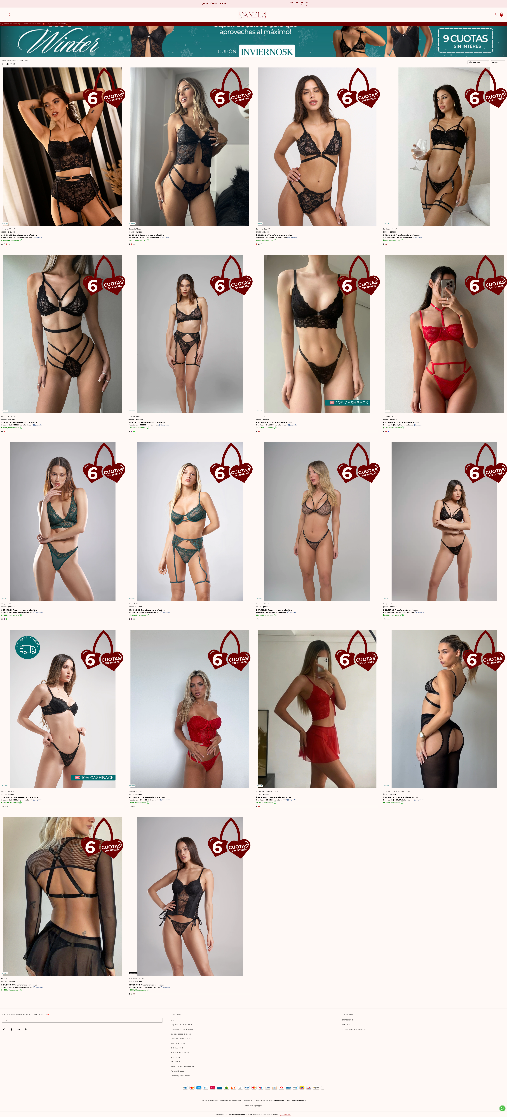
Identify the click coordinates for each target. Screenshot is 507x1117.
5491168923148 (347, 1020)
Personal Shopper (177, 1071)
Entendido (286, 1114)
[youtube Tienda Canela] (18, 1030)
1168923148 (346, 1024)
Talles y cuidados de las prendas (182, 1066)
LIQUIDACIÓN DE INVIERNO (182, 1025)
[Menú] (4, 15)
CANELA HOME (177, 1048)
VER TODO (175, 1057)
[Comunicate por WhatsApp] (502, 1108)
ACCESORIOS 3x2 (178, 1043)
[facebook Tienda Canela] (11, 1030)
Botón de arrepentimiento (296, 1100)
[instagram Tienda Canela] (4, 1030)
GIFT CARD (175, 1062)
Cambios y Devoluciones (180, 1076)
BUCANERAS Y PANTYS (180, 1052)
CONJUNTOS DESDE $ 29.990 (182, 1029)
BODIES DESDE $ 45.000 (181, 1034)
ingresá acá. (280, 1100)
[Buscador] (10, 15)
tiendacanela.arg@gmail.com (353, 1029)
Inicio (4, 60)
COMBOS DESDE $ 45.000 (181, 1039)
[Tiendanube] (253, 1106)
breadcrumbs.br (12, 60)
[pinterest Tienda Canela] (25, 1030)
